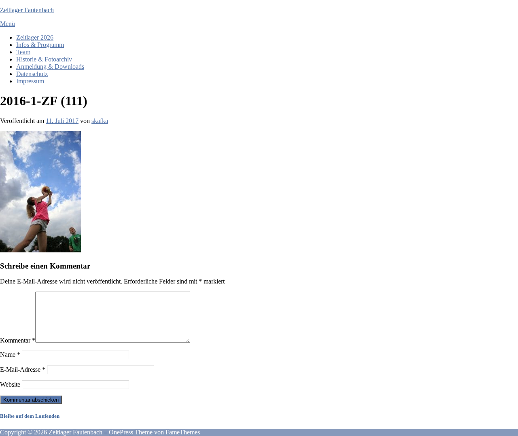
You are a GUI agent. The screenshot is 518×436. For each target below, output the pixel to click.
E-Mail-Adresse (22, 369)
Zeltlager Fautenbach (27, 9)
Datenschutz (32, 73)
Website (10, 384)
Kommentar (17, 340)
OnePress (121, 432)
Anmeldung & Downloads (50, 66)
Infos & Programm (40, 44)
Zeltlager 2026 (34, 37)
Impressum (30, 81)
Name (10, 354)
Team (23, 52)
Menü (7, 23)
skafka (99, 120)
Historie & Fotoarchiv (44, 59)
